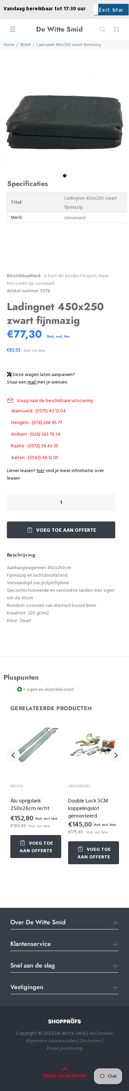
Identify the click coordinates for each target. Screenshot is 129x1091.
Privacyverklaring (64, 1049)
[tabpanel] (64, 122)
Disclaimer (91, 1041)
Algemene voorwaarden (51, 1041)
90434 (25, 45)
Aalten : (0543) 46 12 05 (34, 458)
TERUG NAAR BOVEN (65, 1076)
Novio (16, 786)
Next (115, 755)
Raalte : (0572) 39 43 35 (34, 446)
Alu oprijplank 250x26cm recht (30, 805)
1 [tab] (64, 175)
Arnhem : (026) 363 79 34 (36, 434)
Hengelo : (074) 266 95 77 (36, 423)
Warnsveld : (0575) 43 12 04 (38, 411)
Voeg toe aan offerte (65, 530)
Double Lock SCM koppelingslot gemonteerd (88, 809)
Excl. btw (111, 10)
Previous (13, 755)
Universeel (79, 786)
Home (8, 45)
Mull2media (101, 1033)
